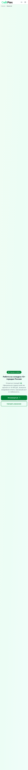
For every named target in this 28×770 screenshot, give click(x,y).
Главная (3, 6)
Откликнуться (13, 398)
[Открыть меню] (25, 2)
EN (21, 2)
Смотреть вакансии (14, 404)
